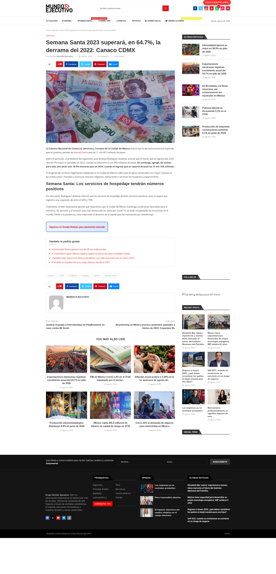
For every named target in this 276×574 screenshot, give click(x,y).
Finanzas (85, 276)
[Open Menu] (228, 8)
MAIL (109, 504)
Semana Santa (81, 152)
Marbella (97, 493)
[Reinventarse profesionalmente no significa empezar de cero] (219, 396)
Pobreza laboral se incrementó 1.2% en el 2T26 (214, 111)
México (97, 276)
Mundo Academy (176, 20)
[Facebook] (195, 8)
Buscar (165, 8)
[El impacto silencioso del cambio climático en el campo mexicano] (146, 512)
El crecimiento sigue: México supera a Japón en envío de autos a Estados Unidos (91, 253)
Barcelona (120, 489)
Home (227, 533)
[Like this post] (61, 64)
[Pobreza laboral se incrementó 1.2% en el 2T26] (190, 112)
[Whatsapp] (217, 8)
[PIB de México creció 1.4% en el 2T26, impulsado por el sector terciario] (110, 359)
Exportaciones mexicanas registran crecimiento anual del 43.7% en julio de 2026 (66, 380)
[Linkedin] (64, 518)
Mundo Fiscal (154, 21)
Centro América (123, 493)
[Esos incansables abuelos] (146, 500)
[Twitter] (201, 8)
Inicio (48, 30)
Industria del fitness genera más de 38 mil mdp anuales (79, 249)
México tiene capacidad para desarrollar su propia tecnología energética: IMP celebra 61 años (219, 338)
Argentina (97, 485)
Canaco (51, 276)
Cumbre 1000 (104, 21)
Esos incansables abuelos (168, 497)
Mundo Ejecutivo (65, 56)
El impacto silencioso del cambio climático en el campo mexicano (167, 512)
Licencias (121, 21)
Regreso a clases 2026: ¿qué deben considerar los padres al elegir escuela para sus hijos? (193, 376)
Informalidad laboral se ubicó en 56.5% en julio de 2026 (214, 48)
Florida (119, 498)
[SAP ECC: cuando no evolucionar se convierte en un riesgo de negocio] (219, 359)
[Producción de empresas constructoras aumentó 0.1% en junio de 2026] (190, 131)
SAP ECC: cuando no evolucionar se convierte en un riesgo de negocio (219, 374)
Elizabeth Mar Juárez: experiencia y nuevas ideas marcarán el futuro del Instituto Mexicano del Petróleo (193, 338)
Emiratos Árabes (101, 489)
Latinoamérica (100, 498)
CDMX (61, 276)
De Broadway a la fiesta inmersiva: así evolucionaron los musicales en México (215, 91)
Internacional (86, 20)
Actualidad (51, 21)
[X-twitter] (53, 518)
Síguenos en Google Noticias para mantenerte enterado (77, 227)
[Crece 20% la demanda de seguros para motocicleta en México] (154, 405)
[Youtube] (212, 8)
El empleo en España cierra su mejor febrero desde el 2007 (81, 262)
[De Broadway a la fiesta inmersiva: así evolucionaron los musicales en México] (190, 90)
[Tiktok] (223, 8)
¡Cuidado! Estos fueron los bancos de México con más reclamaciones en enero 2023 (93, 257)
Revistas (136, 21)
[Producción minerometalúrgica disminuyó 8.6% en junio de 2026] (66, 405)
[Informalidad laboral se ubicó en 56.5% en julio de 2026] (190, 49)
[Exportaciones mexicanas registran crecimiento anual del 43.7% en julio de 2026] (66, 359)
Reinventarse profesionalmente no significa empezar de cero (218, 412)
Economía (66, 21)
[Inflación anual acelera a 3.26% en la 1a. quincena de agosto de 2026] (154, 359)
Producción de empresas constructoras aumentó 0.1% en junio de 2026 (216, 129)
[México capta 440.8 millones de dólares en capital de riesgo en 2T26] (110, 405)
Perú (118, 485)
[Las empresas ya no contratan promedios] (193, 396)
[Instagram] (206, 8)
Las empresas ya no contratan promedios (192, 409)
